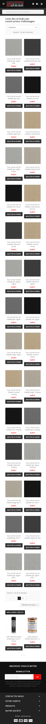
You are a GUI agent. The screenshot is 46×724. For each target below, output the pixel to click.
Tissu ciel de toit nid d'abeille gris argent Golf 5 (32, 575)
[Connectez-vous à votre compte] (33, 4)
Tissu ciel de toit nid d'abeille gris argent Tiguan (14, 282)
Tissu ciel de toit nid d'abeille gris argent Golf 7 (14, 575)
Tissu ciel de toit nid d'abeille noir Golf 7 (32, 501)
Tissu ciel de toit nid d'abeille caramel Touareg (14, 392)
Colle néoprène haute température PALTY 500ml (13, 639)
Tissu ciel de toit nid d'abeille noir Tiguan (32, 318)
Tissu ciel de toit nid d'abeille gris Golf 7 (14, 537)
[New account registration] (37, 4)
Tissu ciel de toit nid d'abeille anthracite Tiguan (32, 282)
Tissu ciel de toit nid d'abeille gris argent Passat (14, 169)
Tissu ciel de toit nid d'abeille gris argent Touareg (32, 465)
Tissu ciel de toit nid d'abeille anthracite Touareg (14, 465)
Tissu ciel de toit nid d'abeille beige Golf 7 (14, 501)
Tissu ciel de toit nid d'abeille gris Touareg (32, 428)
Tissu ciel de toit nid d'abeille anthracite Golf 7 (32, 538)
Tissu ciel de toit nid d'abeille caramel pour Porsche (32, 207)
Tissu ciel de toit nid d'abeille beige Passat (32, 168)
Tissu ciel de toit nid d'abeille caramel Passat (32, 244)
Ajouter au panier (14, 70)
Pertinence (23, 27)
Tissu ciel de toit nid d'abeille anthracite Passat (14, 244)
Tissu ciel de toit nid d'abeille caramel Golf (32, 133)
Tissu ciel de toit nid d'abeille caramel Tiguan (32, 355)
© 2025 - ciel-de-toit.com (23, 716)
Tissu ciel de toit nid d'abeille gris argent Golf (14, 61)
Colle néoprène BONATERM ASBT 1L (32, 638)
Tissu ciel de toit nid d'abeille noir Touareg (13, 428)
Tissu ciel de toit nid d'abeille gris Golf (14, 97)
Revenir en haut (30, 605)
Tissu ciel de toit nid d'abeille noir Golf (32, 97)
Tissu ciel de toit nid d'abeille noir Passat (14, 206)
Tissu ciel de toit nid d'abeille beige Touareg (32, 391)
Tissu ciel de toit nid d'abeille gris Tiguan (14, 318)
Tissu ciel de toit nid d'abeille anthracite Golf (32, 60)
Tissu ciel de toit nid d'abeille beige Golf (14, 133)
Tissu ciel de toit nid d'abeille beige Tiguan (13, 354)
